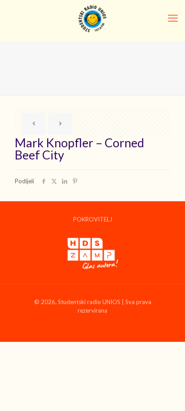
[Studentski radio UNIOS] (92, 17)
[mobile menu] (173, 18)
